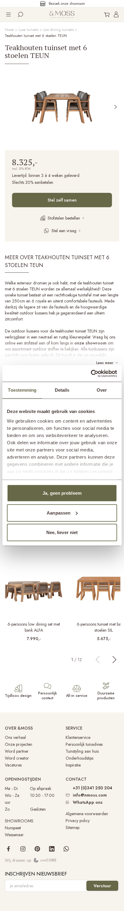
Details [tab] (62, 390)
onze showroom (90, 343)
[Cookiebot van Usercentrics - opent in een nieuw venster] (90, 373)
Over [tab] (102, 390)
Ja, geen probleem (62, 493)
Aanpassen (58, 512)
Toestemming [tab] (22, 390)
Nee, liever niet (62, 532)
